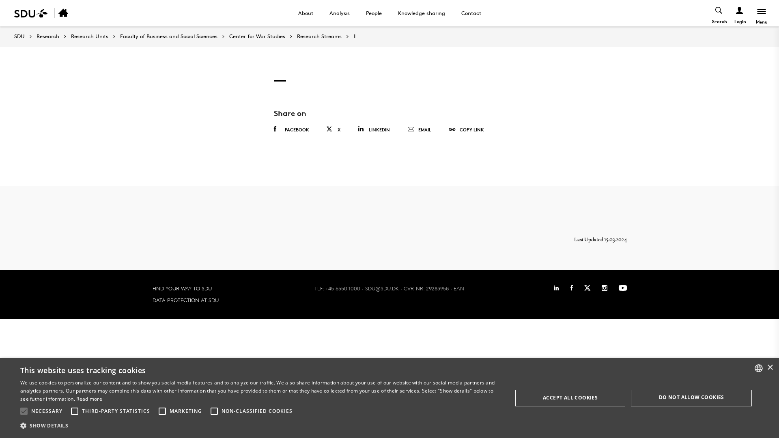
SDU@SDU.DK (382, 288)
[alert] (389, 398)
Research (48, 36)
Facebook (297, 130)
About (305, 13)
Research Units (89, 36)
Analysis (339, 13)
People (374, 13)
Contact (471, 13)
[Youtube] (623, 288)
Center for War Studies (257, 36)
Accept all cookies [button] (570, 397)
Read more (89, 398)
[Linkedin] (556, 288)
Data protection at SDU (186, 300)
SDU (19, 36)
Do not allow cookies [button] (691, 397)
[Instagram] (604, 288)
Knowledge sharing (421, 13)
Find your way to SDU (182, 288)
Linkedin (379, 130)
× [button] (770, 368)
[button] (24, 411)
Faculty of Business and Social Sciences (168, 36)
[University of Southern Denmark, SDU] (31, 13)
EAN (459, 288)
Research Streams (319, 36)
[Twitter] (587, 288)
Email (424, 130)
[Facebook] (571, 288)
